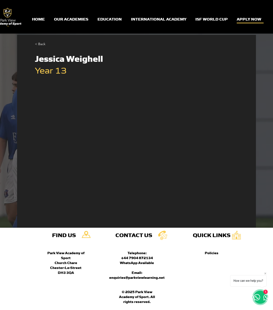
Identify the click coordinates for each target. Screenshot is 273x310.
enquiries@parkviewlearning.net (137, 277)
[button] (43, 44)
